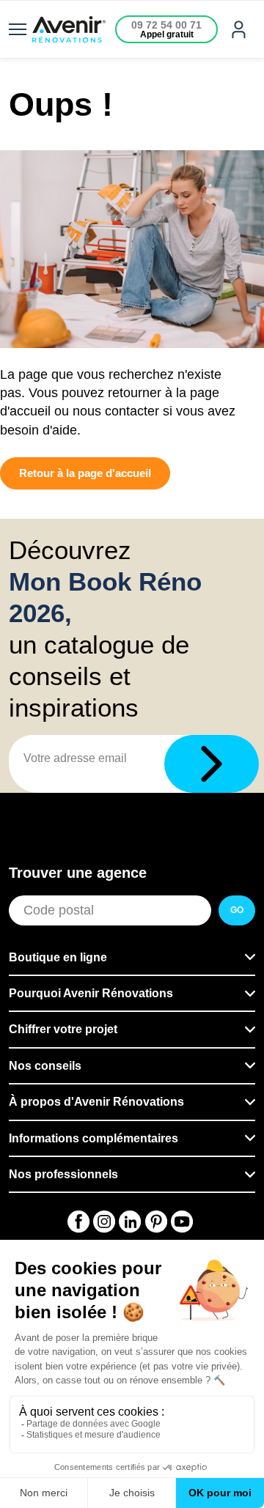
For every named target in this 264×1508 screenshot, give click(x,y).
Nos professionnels (63, 1174)
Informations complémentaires (93, 1138)
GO (236, 910)
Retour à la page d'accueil (85, 473)
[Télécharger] (211, 764)
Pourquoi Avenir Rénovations (91, 993)
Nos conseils (45, 1066)
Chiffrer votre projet (63, 1029)
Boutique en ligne (58, 957)
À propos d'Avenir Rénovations (96, 1101)
